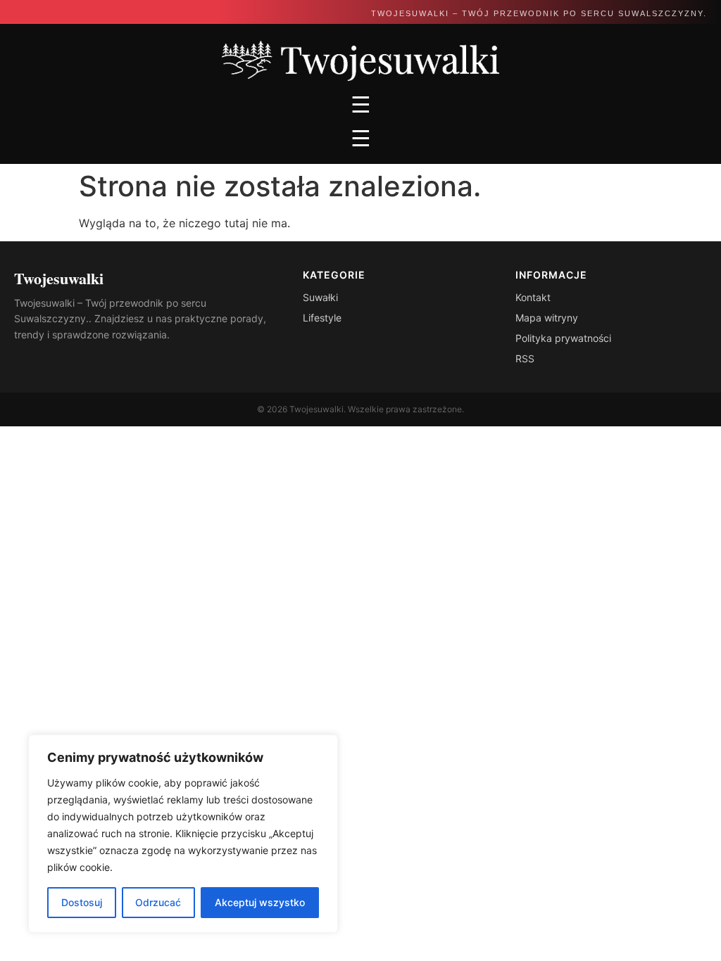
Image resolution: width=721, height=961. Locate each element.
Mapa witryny (546, 318)
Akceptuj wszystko (260, 902)
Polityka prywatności (563, 338)
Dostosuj (81, 902)
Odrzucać (158, 902)
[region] (183, 833)
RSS (524, 358)
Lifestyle (322, 318)
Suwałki (320, 297)
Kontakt (533, 297)
